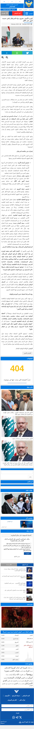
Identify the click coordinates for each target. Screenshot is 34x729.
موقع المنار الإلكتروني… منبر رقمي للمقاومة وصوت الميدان (15, 583)
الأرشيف (20, 9)
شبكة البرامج (16, 695)
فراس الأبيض (27, 353)
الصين (16, 683)
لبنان (29, 49)
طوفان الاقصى (23, 671)
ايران (30, 677)
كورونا (13, 668)
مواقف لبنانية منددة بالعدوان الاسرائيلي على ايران (15, 591)
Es (19, 1)
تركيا (14, 674)
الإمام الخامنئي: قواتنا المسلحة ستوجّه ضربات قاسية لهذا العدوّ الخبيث (15, 569)
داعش (25, 674)
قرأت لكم (22, 700)
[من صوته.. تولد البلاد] (17, 617)
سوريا (7, 671)
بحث (30, 476)
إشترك (17, 713)
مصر (32, 667)
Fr (12, 1)
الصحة (12, 683)
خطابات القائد (29, 490)
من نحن (30, 9)
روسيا (29, 674)
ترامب (11, 674)
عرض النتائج (17, 556)
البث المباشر (17, 13)
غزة (28, 670)
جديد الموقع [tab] (25, 564)
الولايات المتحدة (14, 678)
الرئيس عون (8, 683)
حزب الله (19, 674)
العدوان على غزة (20, 681)
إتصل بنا (25, 9)
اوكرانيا (26, 678)
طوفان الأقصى (14, 671)
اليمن (23, 678)
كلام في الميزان (12, 700)
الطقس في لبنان (21, 683)
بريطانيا (7, 674)
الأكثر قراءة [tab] (9, 564)
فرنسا (31, 671)
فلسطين (7, 668)
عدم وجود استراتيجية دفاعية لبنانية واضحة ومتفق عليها (18, 543)
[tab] (17, 535)
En (4, 1)
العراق (27, 681)
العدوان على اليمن (12, 681)
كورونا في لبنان (21, 668)
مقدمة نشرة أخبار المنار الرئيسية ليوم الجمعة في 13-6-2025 (14, 576)
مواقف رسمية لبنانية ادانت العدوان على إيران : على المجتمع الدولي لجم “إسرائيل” (14, 598)
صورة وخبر (30, 604)
